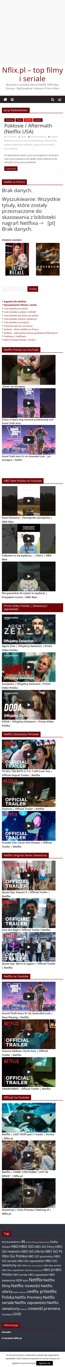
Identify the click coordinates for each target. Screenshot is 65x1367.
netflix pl (35, 1291)
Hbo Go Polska (14, 1256)
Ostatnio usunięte (11, 239)
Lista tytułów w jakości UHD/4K (20, 311)
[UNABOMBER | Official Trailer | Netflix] (29, 1072)
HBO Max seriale (52, 1265)
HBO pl (48, 1269)
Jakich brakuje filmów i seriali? (19, 339)
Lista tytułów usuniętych (16, 322)
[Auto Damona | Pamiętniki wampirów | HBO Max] (29, 501)
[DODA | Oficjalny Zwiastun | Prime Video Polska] (29, 705)
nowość (35, 1308)
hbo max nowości (35, 1265)
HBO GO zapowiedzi (30, 1261)
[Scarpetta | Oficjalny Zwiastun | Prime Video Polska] (29, 667)
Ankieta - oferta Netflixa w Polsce (21, 329)
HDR (19, 1280)
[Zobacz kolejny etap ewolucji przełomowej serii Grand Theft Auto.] (29, 403)
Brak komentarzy (38, 136)
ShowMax (7, 1314)
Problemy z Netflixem (15, 336)
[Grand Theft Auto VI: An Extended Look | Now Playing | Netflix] (29, 996)
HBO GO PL (53, 1251)
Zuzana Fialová (10, 148)
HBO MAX (22, 1265)
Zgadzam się (44, 1363)
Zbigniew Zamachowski (43, 144)
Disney (35, 1242)
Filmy (19, 120)
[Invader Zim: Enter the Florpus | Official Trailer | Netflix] (29, 826)
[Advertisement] (32, 32)
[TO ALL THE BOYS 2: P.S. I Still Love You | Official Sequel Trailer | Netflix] (29, 754)
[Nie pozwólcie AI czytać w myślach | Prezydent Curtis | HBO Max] (29, 576)
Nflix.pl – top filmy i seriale (32, 74)
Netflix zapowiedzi (30, 1302)
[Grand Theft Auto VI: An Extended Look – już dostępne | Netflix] (29, 440)
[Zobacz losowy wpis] (59, 99)
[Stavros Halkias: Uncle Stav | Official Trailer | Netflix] (29, 1034)
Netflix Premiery (28, 1297)
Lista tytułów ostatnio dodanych (20, 318)
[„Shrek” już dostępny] (29, 370)
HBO (15, 1246)
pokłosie (8, 144)
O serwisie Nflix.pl (12, 1338)
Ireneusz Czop (20, 140)
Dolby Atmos (44, 1242)
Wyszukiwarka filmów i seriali (20, 304)
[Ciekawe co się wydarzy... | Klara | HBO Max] (29, 538)
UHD (17, 1313)
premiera (52, 1308)
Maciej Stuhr (50, 140)
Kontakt (6, 1332)
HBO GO (26, 1246)
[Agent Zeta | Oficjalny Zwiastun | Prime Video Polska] (29, 629)
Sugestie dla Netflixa (15, 301)
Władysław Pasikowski (22, 144)
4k (23, 1241)
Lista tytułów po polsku (16, 308)
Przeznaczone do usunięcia (18, 325)
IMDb (25, 1280)
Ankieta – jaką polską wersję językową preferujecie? (31, 332)
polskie (38, 120)
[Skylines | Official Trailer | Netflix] (29, 792)
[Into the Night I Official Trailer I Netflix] (29, 913)
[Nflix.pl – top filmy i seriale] (5, 99)
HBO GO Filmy (44, 1247)
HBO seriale (20, 1274)
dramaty (9, 120)
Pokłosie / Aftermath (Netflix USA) (28, 128)
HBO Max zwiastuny (33, 1270)
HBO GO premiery (40, 1256)
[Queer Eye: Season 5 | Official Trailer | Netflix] (29, 875)
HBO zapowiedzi (38, 1274)
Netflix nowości (25, 1285)
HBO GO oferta (32, 1251)
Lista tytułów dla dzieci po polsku (21, 315)
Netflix (28, 120)
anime (29, 1242)
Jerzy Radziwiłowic (36, 140)
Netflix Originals (19, 1292)
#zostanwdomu (11, 1242)
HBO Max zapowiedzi (13, 1270)
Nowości (23, 1309)
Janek (24, 136)
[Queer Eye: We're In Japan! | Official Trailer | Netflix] (29, 947)
